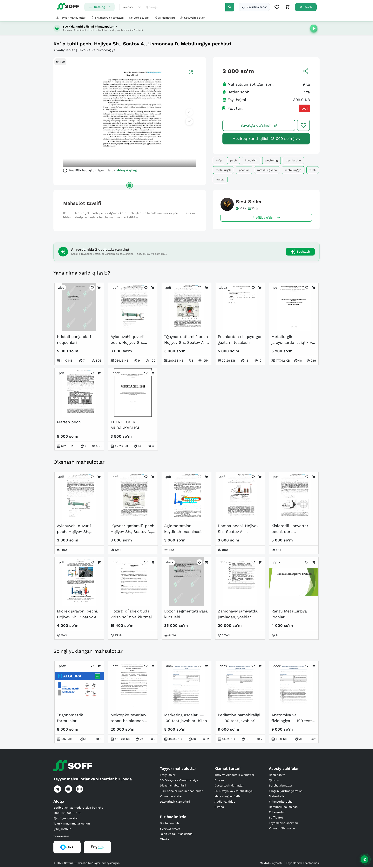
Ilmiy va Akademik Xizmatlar (234, 775)
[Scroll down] (189, 121)
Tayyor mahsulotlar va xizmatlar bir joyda (92, 779)
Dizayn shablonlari (173, 785)
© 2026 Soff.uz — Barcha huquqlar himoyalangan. (86, 862)
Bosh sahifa (277, 775)
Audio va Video (224, 801)
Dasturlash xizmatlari (175, 801)
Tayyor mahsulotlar (72, 17)
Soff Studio (141, 17)
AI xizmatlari (166, 17)
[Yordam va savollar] (364, 859)
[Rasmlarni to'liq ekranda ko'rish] (190, 72)
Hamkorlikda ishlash (283, 807)
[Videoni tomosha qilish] (313, 28)
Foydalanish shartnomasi (303, 862)
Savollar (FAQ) (170, 828)
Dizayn (219, 780)
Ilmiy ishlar (167, 775)
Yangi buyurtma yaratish (285, 791)
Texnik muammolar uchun (71, 823)
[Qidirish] (229, 7)
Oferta (164, 839)
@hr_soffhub (62, 829)
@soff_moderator (65, 818)
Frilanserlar (277, 812)
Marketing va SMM (227, 796)
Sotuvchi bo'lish (194, 17)
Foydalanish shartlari (283, 823)
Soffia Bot (276, 817)
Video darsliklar (171, 796)
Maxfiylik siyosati (271, 862)
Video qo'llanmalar (282, 828)
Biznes (219, 807)
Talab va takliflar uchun (176, 834)
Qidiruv (274, 780)
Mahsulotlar (277, 796)
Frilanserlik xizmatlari (109, 17)
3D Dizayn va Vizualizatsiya (179, 780)
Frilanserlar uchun (281, 801)
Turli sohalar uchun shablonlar (181, 791)
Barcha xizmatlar (280, 785)
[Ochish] (129, 185)
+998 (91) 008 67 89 (67, 813)
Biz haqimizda (169, 823)
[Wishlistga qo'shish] (303, 125)
